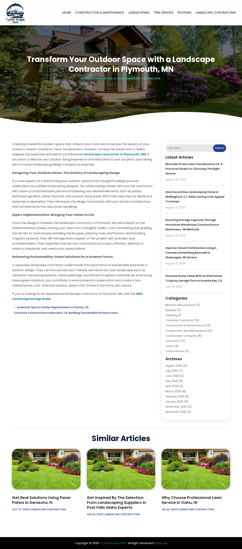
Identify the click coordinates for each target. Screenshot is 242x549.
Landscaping (138, 12)
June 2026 (172, 376)
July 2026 (171, 371)
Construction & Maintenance (99, 12)
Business (171, 310)
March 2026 (173, 391)
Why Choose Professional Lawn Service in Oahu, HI (192, 500)
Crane (169, 346)
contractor (172, 341)
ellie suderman (95, 78)
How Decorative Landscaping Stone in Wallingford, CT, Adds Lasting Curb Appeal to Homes (194, 196)
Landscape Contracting (216, 12)
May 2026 (171, 381)
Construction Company (181, 336)
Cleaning (171, 315)
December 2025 (176, 407)
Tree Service (164, 12)
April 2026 (171, 386)
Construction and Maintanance (186, 331)
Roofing (185, 12)
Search (219, 148)
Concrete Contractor (179, 320)
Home (66, 12)
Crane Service (174, 351)
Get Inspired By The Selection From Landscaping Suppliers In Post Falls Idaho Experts (116, 502)
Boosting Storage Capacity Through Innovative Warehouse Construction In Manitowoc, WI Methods (192, 224)
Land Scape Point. (114, 543)
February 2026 (174, 396)
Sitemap (161, 543)
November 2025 (175, 412)
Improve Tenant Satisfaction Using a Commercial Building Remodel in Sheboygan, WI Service (190, 252)
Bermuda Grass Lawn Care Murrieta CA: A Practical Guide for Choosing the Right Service (194, 168)
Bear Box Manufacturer (180, 305)
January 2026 (174, 401)
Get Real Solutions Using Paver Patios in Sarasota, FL (41, 500)
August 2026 (173, 366)
